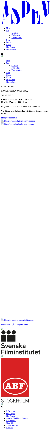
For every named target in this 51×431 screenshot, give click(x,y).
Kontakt (9, 428)
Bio (7, 30)
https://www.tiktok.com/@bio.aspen (19, 320)
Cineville (10, 423)
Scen (8, 40)
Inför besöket (11, 411)
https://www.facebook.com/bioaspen (19, 124)
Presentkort (11, 421)
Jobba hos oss (12, 425)
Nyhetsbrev (11, 49)
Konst (8, 44)
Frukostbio (16, 35)
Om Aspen (10, 413)
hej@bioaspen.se (10, 118)
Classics (15, 33)
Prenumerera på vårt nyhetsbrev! (14, 324)
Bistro (8, 42)
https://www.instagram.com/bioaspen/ (19, 121)
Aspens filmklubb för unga (17, 418)
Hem (8, 28)
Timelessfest (17, 37)
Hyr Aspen (10, 47)
